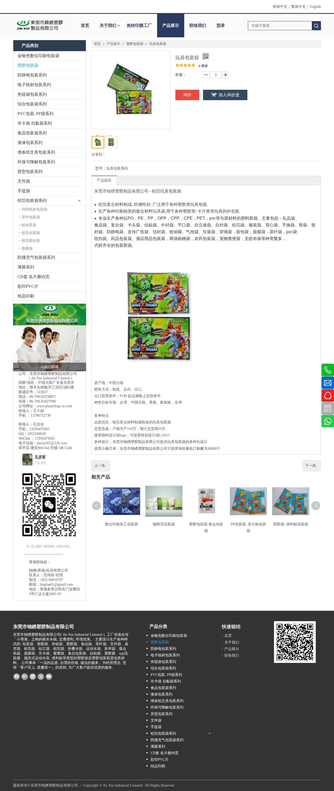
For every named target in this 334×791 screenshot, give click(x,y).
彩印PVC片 (27, 286)
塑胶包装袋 (27, 65)
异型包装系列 (30, 171)
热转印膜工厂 (139, 25)
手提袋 (23, 191)
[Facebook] (16, 676)
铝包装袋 (29, 225)
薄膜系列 (25, 267)
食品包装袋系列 (32, 133)
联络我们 (197, 25)
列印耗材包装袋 (34, 209)
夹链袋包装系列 (32, 94)
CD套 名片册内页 (33, 276)
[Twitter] (41, 676)
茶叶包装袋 (31, 217)
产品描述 (104, 180)
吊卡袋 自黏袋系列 (34, 123)
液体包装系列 (30, 142)
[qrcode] (295, 642)
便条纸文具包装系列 (36, 152)
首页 (85, 25)
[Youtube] (49, 676)
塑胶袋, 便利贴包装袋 (290, 524)
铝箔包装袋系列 (32, 200)
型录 (221, 25)
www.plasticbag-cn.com (54, 406)
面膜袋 (27, 248)
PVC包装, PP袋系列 (35, 113)
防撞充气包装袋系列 (36, 257)
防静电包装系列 (32, 75)
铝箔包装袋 (31, 233)
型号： (100, 168)
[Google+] (24, 676)
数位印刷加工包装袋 (121, 524)
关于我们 (108, 25)
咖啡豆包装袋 (164, 524)
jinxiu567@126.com (52, 443)
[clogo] (40, 25)
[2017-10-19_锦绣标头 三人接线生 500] (49, 337)
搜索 (316, 25)
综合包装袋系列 (32, 104)
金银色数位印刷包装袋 (38, 55)
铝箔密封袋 (31, 241)
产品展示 (170, 25)
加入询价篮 (229, 95)
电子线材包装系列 (34, 84)
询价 (187, 95)
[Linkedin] (32, 676)
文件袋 (23, 181)
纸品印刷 (25, 296)
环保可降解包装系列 (36, 162)
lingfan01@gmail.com (56, 584)
